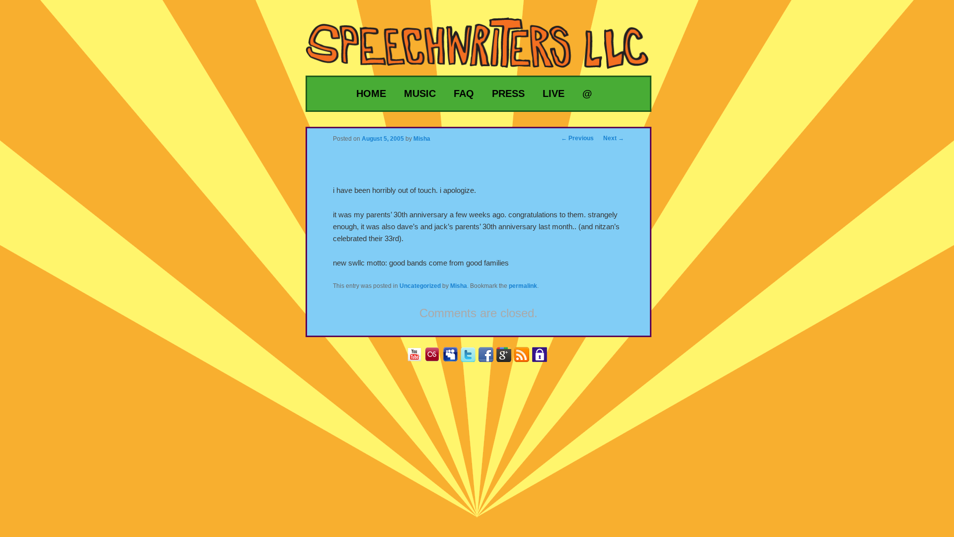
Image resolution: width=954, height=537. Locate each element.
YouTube (418, 357)
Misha (458, 285)
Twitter (472, 357)
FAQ (464, 93)
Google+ (507, 357)
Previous (577, 138)
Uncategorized (420, 285)
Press (508, 93)
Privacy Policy (543, 357)
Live (553, 93)
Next (613, 138)
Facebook (489, 357)
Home (371, 93)
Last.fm (436, 357)
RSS (525, 357)
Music (420, 93)
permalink (523, 285)
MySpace (454, 357)
